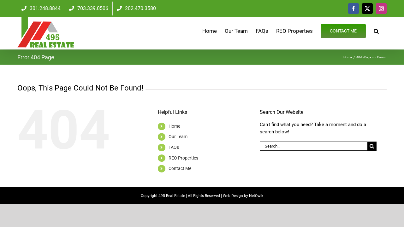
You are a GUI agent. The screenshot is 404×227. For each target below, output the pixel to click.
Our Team (178, 136)
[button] (376, 30)
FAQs (174, 147)
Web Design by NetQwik (243, 196)
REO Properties (183, 157)
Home (174, 126)
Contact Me (180, 168)
